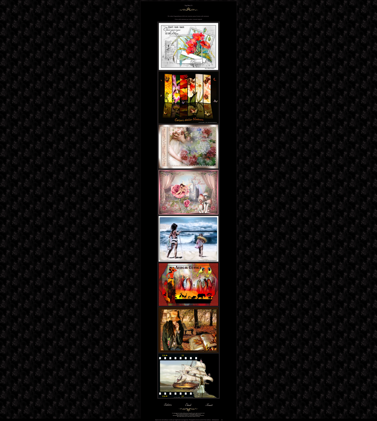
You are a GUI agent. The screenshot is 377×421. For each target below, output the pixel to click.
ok (222, 420)
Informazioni (215, 420)
